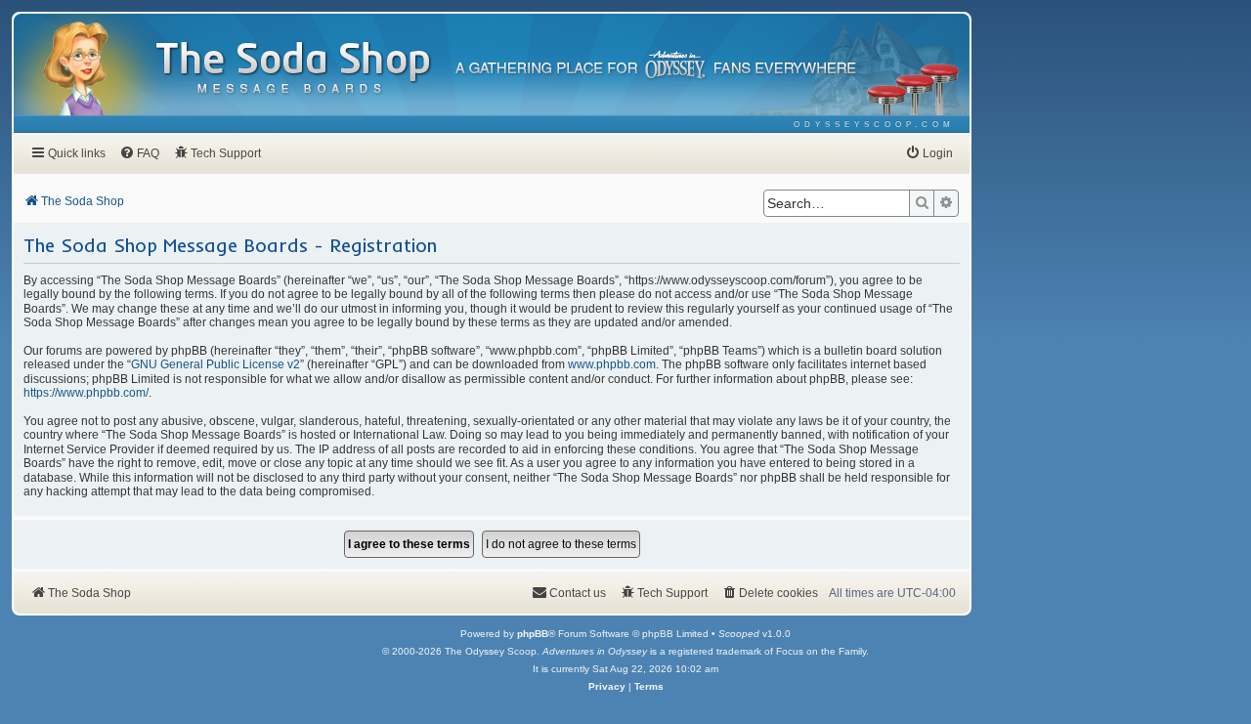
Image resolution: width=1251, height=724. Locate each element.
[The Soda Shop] (294, 69)
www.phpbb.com (612, 364)
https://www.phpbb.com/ (86, 393)
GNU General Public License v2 (215, 364)
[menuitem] (874, 124)
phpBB (532, 633)
